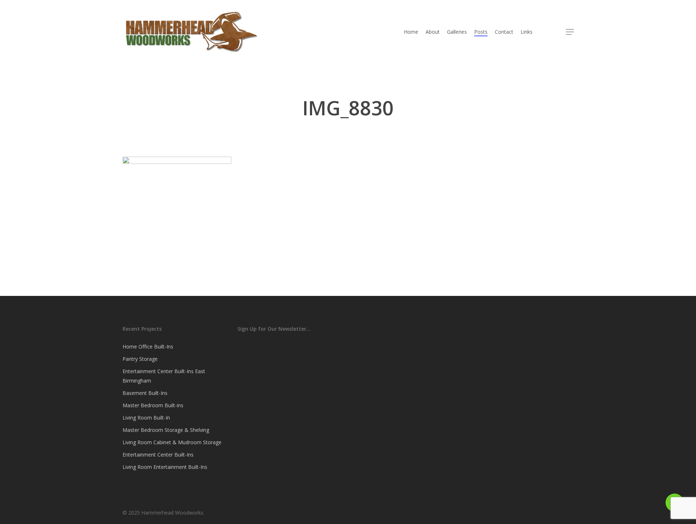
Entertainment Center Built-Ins (158, 454)
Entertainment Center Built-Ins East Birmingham (164, 376)
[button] (570, 32)
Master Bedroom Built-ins (153, 405)
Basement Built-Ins (145, 392)
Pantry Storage (140, 358)
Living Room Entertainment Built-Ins (165, 466)
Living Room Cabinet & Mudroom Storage (172, 442)
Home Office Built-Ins (148, 346)
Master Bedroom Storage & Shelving (166, 429)
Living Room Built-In (146, 417)
